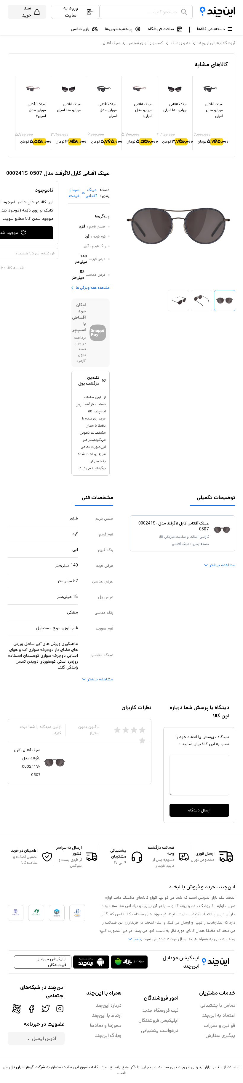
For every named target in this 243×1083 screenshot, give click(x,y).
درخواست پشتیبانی (159, 1030)
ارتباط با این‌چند (107, 1015)
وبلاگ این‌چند (108, 1035)
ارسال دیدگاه (199, 810)
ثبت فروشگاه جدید (160, 1010)
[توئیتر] (45, 1008)
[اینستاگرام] (60, 1008)
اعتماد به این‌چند (218, 1015)
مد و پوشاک (181, 43)
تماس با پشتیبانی (217, 1005)
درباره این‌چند (109, 1005)
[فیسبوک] (31, 1008)
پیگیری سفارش (220, 1035)
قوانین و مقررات (219, 1025)
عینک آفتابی (110, 43)
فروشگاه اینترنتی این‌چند (216, 43)
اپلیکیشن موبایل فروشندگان (51, 962)
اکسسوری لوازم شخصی (145, 43)
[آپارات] (16, 1008)
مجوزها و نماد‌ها (106, 1025)
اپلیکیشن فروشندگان (158, 1020)
